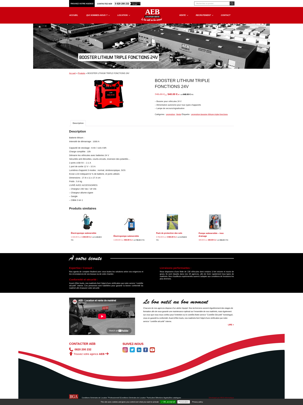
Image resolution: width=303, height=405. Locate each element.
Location (122, 15)
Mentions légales (162, 398)
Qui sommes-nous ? (96, 15)
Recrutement (203, 15)
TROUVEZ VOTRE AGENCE (82, 4)
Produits (81, 73)
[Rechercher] (232, 3)
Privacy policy (197, 402)
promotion (170, 114)
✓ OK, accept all (168, 402)
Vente (182, 15)
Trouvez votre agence (89, 354)
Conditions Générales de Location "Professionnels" (101, 398)
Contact (225, 15)
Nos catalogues (175, 398)
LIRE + (231, 325)
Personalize (184, 402)
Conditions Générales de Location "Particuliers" (138, 398)
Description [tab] (78, 123)
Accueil (73, 15)
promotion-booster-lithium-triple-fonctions (209, 114)
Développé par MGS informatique (221, 398)
